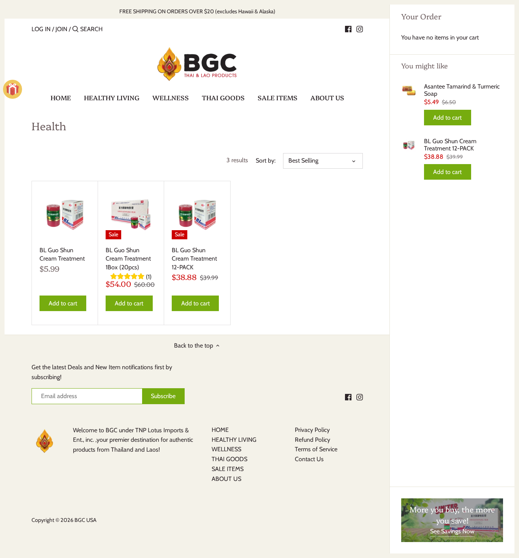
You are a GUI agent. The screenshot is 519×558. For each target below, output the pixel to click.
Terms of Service (316, 449)
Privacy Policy (312, 429)
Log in (41, 29)
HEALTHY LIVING (234, 439)
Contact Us (309, 459)
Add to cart (447, 117)
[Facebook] (348, 29)
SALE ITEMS (228, 469)
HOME (220, 429)
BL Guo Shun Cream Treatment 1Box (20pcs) (128, 259)
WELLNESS (226, 449)
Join (61, 29)
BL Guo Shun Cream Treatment (62, 254)
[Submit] (75, 29)
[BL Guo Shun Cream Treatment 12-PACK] (197, 214)
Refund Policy (312, 439)
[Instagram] (359, 29)
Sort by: (265, 160)
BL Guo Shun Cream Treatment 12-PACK (450, 145)
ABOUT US (226, 478)
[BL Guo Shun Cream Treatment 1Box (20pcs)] (131, 214)
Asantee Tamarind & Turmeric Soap (462, 90)
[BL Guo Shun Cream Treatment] (65, 214)
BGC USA (85, 520)
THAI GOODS (229, 459)
